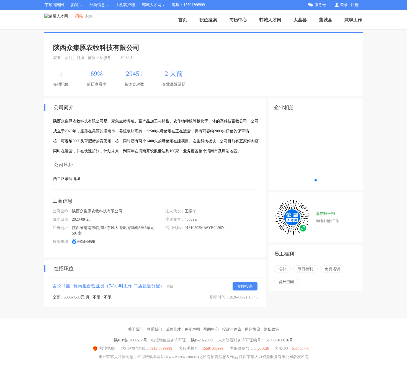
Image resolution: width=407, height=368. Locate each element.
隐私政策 (271, 329)
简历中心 (238, 19)
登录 (344, 5)
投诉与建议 (231, 329)
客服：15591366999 (188, 5)
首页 (182, 19)
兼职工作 (353, 19)
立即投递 (245, 286)
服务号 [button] (320, 5)
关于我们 (135, 329)
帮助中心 (211, 329)
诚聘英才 (173, 329)
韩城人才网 (270, 19)
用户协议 (252, 329)
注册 (355, 5)
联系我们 (154, 329)
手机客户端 (125, 5)
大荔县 (300, 19)
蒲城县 (325, 19)
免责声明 (192, 329)
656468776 (300, 348)
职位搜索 (208, 19)
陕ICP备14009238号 (130, 340)
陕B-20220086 (202, 340)
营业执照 (107, 348)
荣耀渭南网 (54, 5)
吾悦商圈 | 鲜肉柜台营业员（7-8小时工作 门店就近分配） (113, 286)
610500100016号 (279, 340)
